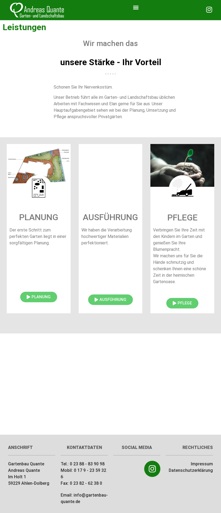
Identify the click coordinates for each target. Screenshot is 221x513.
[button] (136, 7)
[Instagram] (209, 9)
